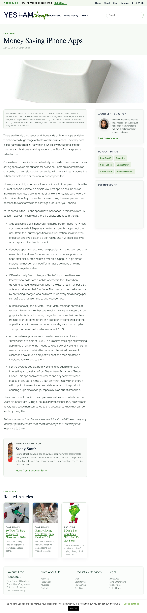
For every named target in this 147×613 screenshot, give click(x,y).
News (85, 15)
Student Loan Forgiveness (18, 584)
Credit (39, 15)
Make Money (71, 15)
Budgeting (120, 158)
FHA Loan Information (16, 587)
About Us (45, 578)
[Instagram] (136, 3)
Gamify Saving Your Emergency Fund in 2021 (44, 534)
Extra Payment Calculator (18, 581)
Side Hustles (25, 15)
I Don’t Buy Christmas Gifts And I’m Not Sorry (72, 536)
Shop (77, 578)
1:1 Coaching (80, 584)
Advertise (45, 584)
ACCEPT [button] (73, 608)
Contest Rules (115, 588)
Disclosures (114, 578)
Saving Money (123, 165)
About (107, 3)
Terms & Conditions (117, 581)
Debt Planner (80, 581)
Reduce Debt (53, 15)
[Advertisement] (119, 207)
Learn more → (108, 138)
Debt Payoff (105, 158)
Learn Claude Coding (16, 590)
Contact (125, 3)
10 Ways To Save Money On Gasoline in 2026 (15, 534)
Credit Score (106, 171)
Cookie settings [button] (131, 603)
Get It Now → (60, 3)
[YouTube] (142, 3)
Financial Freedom (125, 171)
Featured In (46, 581)
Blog (115, 3)
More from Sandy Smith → (32, 470)
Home (98, 3)
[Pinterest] (139, 3)
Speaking (79, 588)
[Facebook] (132, 3)
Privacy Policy (115, 584)
